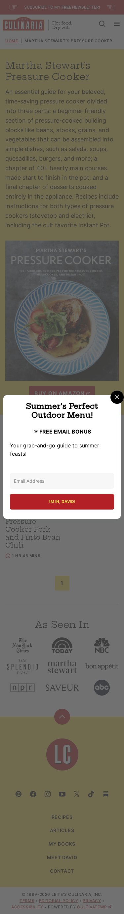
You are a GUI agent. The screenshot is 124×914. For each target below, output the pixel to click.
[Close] (117, 397)
